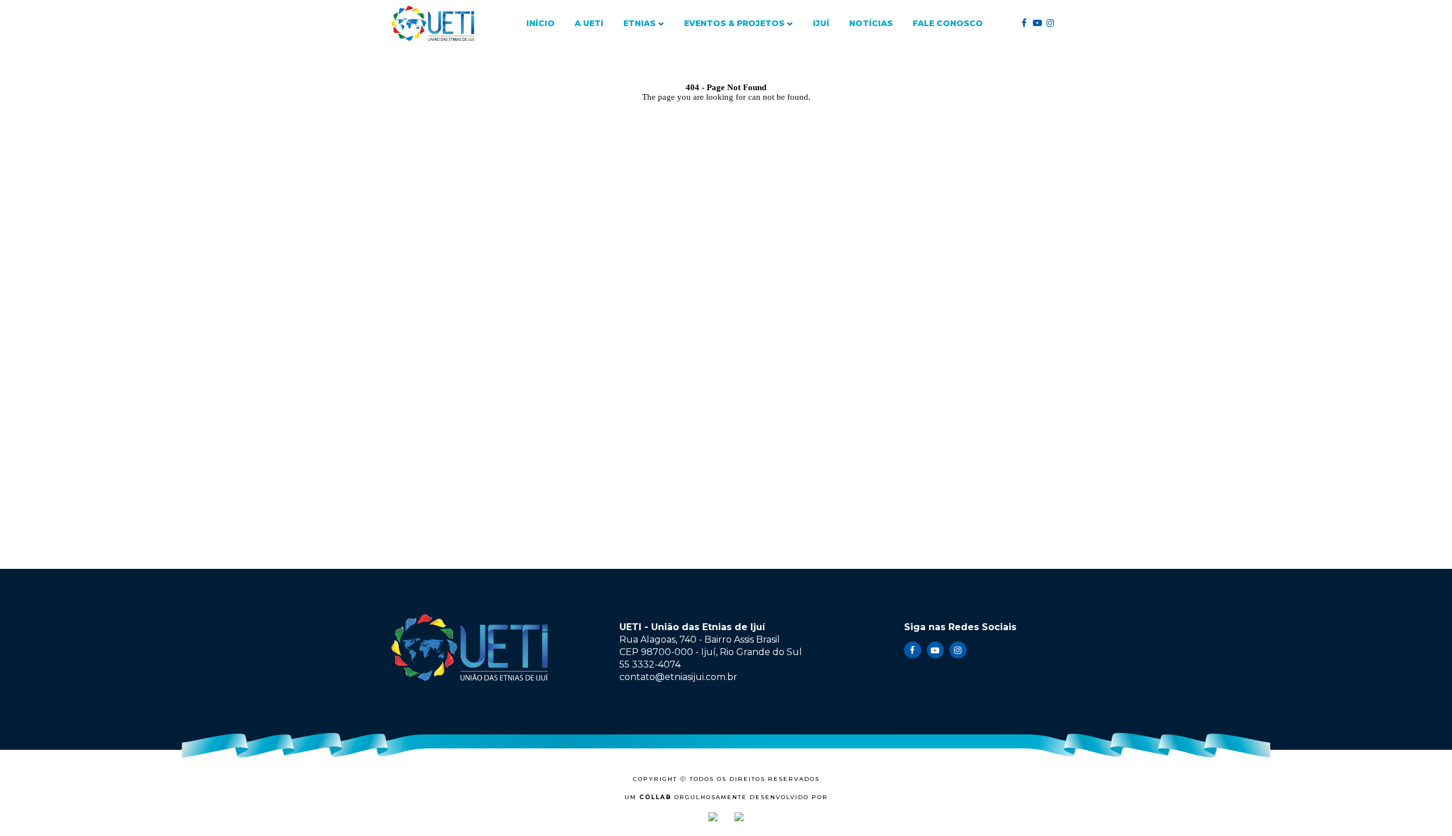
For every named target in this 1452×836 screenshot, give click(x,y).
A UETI (589, 23)
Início (540, 23)
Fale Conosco (948, 23)
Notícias (871, 23)
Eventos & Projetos (734, 23)
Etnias (639, 23)
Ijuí (821, 23)
